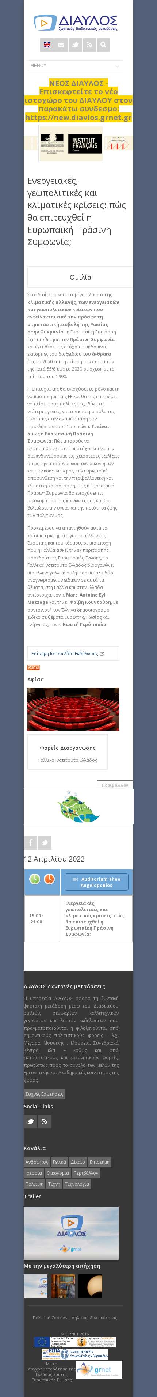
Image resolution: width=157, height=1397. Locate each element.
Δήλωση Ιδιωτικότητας (94, 1317)
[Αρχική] (74, 23)
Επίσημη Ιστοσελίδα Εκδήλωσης (64, 653)
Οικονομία (58, 1173)
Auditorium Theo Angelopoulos (100, 882)
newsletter (61, 45)
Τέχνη (54, 1184)
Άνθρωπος (37, 1162)
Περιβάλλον (115, 785)
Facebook (30, 842)
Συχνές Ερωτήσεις (44, 1094)
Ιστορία (34, 1173)
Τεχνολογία (77, 1184)
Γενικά (59, 1162)
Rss (89, 45)
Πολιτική (34, 1184)
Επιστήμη (100, 1162)
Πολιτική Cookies (50, 1317)
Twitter (75, 45)
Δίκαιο (78, 1162)
